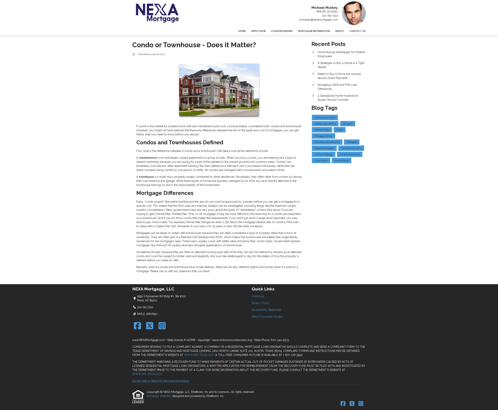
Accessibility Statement (266, 309)
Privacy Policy (260, 303)
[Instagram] (162, 326)
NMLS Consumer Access (267, 316)
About (339, 31)
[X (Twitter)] (150, 326)
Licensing (258, 296)
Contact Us (358, 31)
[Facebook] (137, 326)
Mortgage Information (314, 31)
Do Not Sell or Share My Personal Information (160, 380)
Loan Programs (282, 31)
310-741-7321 (330, 15)
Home (242, 31)
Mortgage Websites (159, 396)
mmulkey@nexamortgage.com (318, 19)
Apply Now (258, 31)
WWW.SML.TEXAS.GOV (199, 355)
